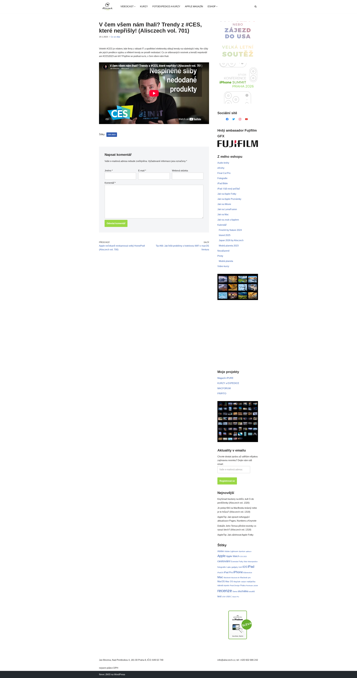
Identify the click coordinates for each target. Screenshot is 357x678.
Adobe (220, 551)
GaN (240, 567)
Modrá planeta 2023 (229, 245)
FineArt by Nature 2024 (230, 230)
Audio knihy (223, 163)
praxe (256, 585)
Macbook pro (245, 578)
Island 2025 (224, 235)
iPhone (238, 572)
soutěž (252, 591)
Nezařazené (223, 251)
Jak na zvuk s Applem (228, 220)
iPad (251, 566)
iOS (245, 566)
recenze (224, 590)
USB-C (229, 597)
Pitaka (242, 585)
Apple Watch (232, 556)
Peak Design (235, 586)
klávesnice (247, 572)
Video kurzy (223, 266)
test (219, 596)
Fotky (241, 561)
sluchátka (243, 591)
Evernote (234, 561)
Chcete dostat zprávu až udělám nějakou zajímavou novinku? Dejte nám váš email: (237, 460)
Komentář (110, 183)
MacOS (221, 581)
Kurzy (144, 6)
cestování (223, 561)
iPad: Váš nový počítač (228, 189)
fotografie (221, 567)
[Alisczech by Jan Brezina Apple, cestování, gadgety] (107, 7)
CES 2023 (112, 135)
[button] (134, 6)
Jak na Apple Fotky (226, 194)
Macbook (227, 578)
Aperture (242, 551)
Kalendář (221, 225)
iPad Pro (228, 572)
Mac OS (229, 581)
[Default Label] (227, 119)
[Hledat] (256, 6)
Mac (220, 577)
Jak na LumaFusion (227, 209)
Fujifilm (228, 567)
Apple (221, 556)
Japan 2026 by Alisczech (231, 240)
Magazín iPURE (225, 378)
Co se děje (115, 37)
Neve (101, 674)
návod (220, 585)
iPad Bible (222, 183)
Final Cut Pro (224, 173)
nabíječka (251, 581)
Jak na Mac (223, 214)
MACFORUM (224, 388)
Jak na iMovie (224, 204)
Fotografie (222, 178)
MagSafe (237, 582)
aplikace (248, 551)
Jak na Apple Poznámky (229, 199)
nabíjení (243, 581)
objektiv (226, 585)
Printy (220, 256)
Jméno (109, 170)
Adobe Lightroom (231, 551)
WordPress (119, 674)
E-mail (142, 170)
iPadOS (220, 572)
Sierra (234, 591)
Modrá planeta (226, 261)
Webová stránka (180, 170)
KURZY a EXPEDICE (228, 383)
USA (223, 597)
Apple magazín (194, 6)
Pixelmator (249, 585)
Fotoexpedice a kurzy (166, 6)
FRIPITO (221, 393)
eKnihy (220, 168)
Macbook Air (235, 577)
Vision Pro (235, 597)
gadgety (234, 567)
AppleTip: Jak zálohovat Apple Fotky (235, 535)
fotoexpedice (253, 562)
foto (245, 561)
